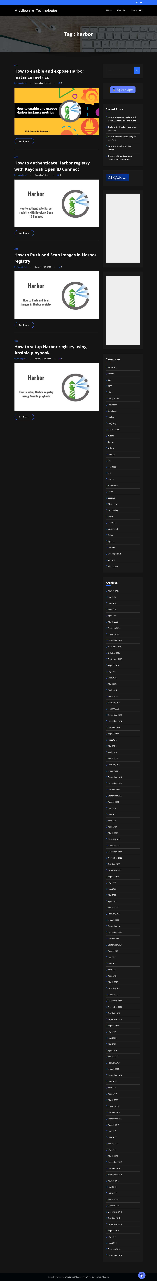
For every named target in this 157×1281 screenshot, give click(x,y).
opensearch (113, 529)
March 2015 (113, 1199)
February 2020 (114, 1063)
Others (111, 535)
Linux (110, 491)
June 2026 (112, 603)
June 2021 (112, 963)
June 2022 (112, 889)
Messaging (112, 504)
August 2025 (113, 665)
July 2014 (112, 1236)
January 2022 (113, 920)
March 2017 (113, 1143)
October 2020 (114, 1013)
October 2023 (114, 789)
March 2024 (113, 758)
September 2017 (115, 1118)
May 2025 (112, 684)
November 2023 (115, 783)
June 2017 (112, 1137)
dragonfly (112, 423)
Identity (111, 454)
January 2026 (113, 634)
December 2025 (115, 640)
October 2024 (114, 727)
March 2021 (113, 982)
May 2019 (112, 1087)
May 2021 (112, 969)
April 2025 (112, 690)
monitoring (113, 510)
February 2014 (114, 1249)
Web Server (113, 566)
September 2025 (115, 659)
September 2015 (115, 1174)
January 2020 (113, 1069)
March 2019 (113, 1100)
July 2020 (112, 1032)
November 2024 (115, 721)
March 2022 (113, 907)
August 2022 (113, 876)
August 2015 (113, 1181)
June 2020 (112, 1038)
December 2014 (115, 1212)
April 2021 (112, 976)
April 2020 (112, 1050)
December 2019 (115, 1075)
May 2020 (112, 1044)
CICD (16, 65)
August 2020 (113, 1025)
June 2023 (112, 814)
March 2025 (113, 696)
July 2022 (112, 882)
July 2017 (112, 1131)
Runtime (111, 547)
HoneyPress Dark (88, 1277)
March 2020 (113, 1056)
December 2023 (115, 777)
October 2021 (114, 938)
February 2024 (114, 764)
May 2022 (112, 895)
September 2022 (115, 870)
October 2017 (114, 1112)
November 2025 (115, 646)
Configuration (114, 398)
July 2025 (112, 671)
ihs (109, 460)
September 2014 (115, 1224)
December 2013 (115, 1255)
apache (111, 373)
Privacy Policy (137, 10)
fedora (111, 436)
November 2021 (115, 932)
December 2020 (115, 1000)
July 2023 (112, 808)
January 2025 (113, 709)
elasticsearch (113, 429)
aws (109, 380)
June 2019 (112, 1081)
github (111, 448)
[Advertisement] (123, 228)
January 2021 (113, 994)
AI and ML (112, 367)
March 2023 (113, 833)
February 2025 (114, 702)
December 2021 (115, 926)
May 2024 (112, 746)
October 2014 (114, 1218)
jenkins (111, 479)
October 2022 (114, 864)
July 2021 (112, 957)
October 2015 (114, 1168)
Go (137, 70)
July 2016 (112, 1150)
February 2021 (114, 988)
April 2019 (112, 1094)
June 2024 (112, 740)
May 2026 (112, 609)
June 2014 (112, 1243)
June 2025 (112, 677)
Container (112, 404)
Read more (24, 141)
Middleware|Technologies (35, 10)
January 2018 (113, 1106)
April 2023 (112, 827)
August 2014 (113, 1230)
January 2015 (113, 1205)
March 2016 (113, 1156)
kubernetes (113, 485)
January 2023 (113, 845)
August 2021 (113, 951)
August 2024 (113, 733)
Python (111, 541)
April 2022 (112, 901)
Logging (111, 498)
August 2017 (113, 1125)
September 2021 (115, 945)
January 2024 (113, 771)
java (109, 473)
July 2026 (112, 597)
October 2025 (114, 653)
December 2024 (115, 715)
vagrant (111, 560)
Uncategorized (114, 554)
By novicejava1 (20, 83)
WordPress (69, 1277)
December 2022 (115, 851)
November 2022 (115, 858)
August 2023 (113, 802)
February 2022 (114, 914)
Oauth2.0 (112, 522)
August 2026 (113, 591)
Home (109, 10)
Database (112, 411)
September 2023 (115, 796)
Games (111, 442)
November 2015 (115, 1162)
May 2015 (112, 1193)
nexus (110, 516)
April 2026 (112, 615)
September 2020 (115, 1019)
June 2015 (112, 1187)
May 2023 (112, 820)
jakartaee (112, 467)
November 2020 (115, 1007)
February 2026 (114, 628)
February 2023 (114, 839)
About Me (121, 10)
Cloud (110, 392)
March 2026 (113, 622)
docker (111, 417)
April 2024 (112, 752)
